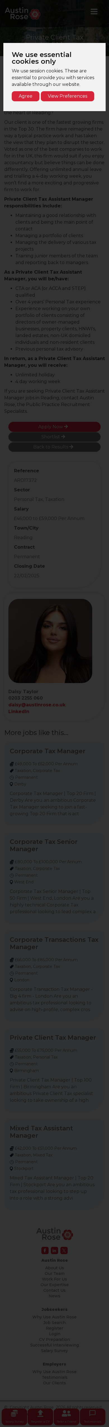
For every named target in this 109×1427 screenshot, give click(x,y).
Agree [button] (25, 96)
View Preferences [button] (67, 96)
